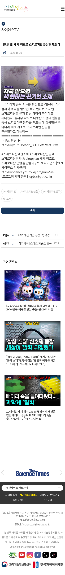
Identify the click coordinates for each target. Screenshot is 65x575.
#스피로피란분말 (29, 191)
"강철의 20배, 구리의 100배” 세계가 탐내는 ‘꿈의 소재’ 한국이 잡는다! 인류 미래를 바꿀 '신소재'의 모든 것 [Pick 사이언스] (31, 360)
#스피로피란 (9, 191)
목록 (32, 210)
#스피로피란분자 (51, 191)
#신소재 (7, 198)
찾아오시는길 (19, 500)
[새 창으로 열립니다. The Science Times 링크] (32, 471)
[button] (2, 472)
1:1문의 (48, 500)
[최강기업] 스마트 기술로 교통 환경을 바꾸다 (36, 243)
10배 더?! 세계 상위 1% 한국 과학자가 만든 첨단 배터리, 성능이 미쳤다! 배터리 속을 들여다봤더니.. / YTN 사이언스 (30, 415)
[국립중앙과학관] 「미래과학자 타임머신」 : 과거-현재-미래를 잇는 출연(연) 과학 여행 (31, 307)
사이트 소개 (11, 495)
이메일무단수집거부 (50, 495)
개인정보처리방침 (28, 495)
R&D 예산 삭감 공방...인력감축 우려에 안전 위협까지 (36, 235)
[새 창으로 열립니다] (22, 553)
